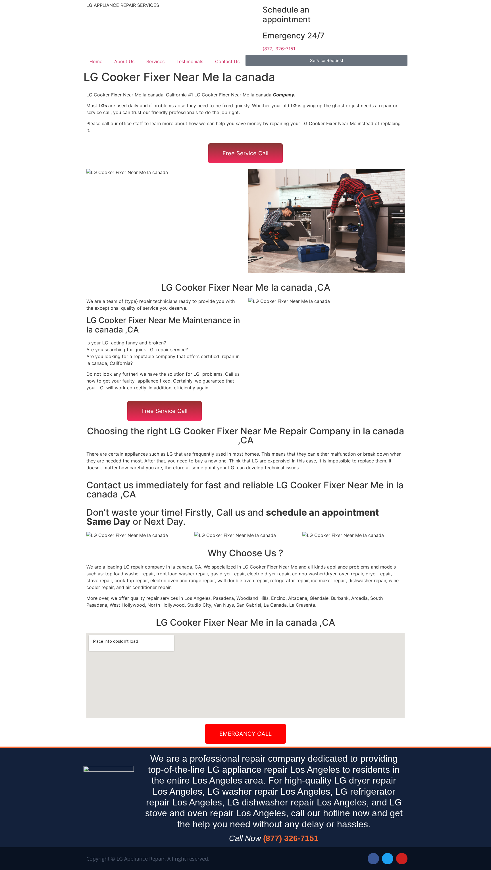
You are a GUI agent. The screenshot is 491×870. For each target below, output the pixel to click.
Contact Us (227, 61)
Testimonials (189, 61)
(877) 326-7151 (279, 48)
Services (155, 61)
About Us (124, 61)
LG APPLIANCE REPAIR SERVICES (122, 5)
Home (96, 61)
